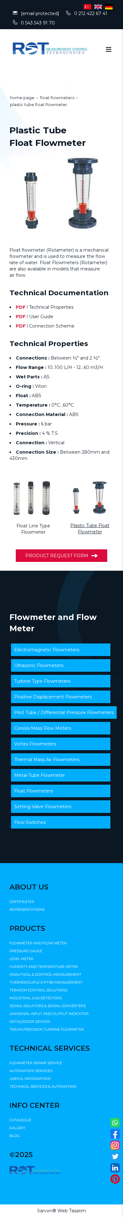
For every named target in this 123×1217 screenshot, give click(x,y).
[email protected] (40, 13)
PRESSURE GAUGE (25, 951)
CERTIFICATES (21, 901)
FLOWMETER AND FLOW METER (38, 943)
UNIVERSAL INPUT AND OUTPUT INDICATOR (49, 1013)
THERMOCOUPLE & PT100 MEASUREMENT (46, 982)
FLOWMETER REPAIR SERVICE (35, 1063)
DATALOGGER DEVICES (29, 1021)
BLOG (14, 1136)
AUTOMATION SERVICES (30, 1071)
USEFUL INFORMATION (29, 1078)
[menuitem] (60, 649)
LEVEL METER (21, 959)
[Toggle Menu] (108, 49)
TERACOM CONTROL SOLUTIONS (38, 990)
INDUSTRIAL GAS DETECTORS (35, 998)
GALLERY (17, 1128)
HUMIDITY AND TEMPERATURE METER (43, 966)
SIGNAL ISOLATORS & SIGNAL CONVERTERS (47, 1006)
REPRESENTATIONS (26, 909)
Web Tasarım (71, 1211)
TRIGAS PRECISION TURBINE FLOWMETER (46, 1029)
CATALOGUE (20, 1120)
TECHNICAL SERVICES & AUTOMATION (42, 1086)
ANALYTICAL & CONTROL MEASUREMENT (45, 974)
